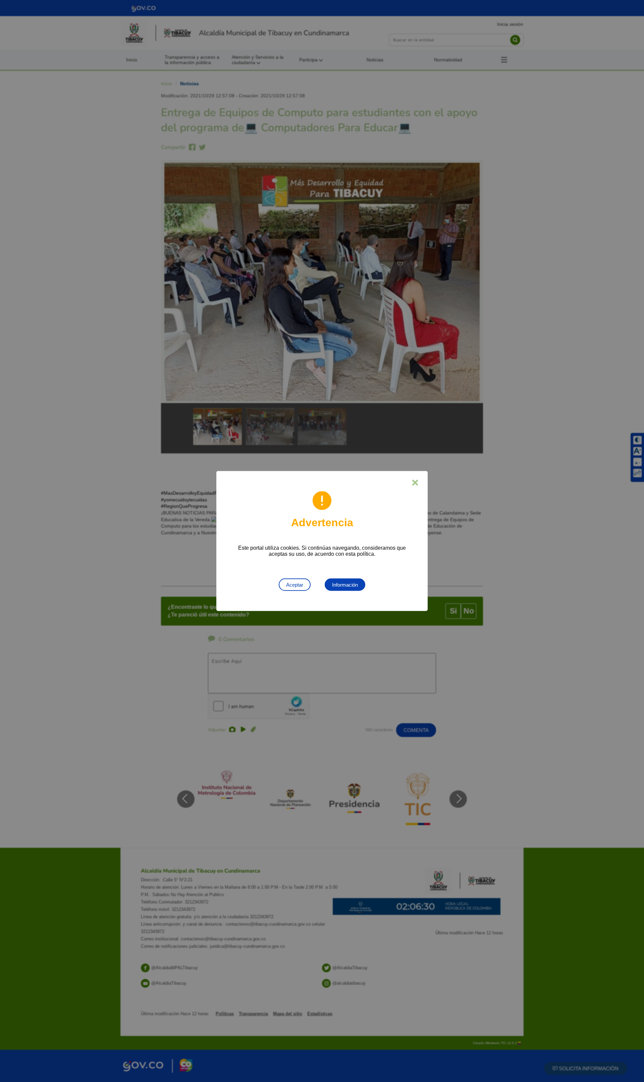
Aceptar (294, 585)
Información (345, 585)
